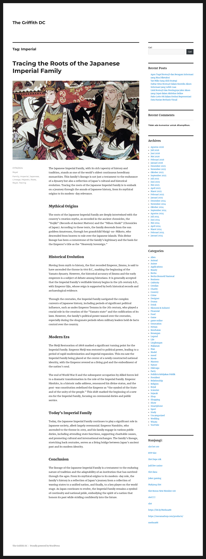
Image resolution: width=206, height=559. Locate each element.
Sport (153, 409)
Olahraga (155, 368)
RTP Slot (152, 453)
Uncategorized (158, 415)
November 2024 (158, 204)
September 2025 (158, 175)
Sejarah (154, 393)
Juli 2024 (155, 216)
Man (153, 349)
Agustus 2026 (157, 147)
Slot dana (152, 472)
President (155, 377)
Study (153, 412)
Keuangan (155, 333)
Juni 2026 (155, 153)
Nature (154, 365)
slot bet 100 (153, 446)
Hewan (154, 327)
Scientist (155, 390)
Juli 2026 (155, 150)
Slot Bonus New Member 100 (162, 491)
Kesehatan (156, 330)
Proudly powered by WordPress (45, 546)
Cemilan (154, 286)
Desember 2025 (158, 166)
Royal (15, 172)
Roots (33, 179)
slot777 (151, 497)
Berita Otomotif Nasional (162, 276)
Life (152, 339)
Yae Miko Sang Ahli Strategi (164, 81)
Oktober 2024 (157, 207)
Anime (154, 263)
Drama (154, 301)
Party (153, 371)
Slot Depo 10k (154, 459)
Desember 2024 (158, 201)
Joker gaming (154, 478)
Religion (155, 384)
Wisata (154, 422)
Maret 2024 (156, 229)
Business (155, 279)
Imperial (24, 176)
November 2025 (158, 169)
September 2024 (158, 210)
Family (16, 176)
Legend (154, 336)
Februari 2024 (157, 232)
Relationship (157, 380)
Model (154, 352)
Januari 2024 (157, 235)
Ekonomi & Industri (160, 308)
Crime (153, 295)
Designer (155, 298)
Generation (156, 324)
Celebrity (155, 282)
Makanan (155, 346)
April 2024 (156, 226)
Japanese (34, 176)
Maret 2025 (156, 191)
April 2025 (156, 188)
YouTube (155, 425)
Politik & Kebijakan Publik (163, 374)
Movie (154, 358)
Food (153, 314)
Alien (153, 257)
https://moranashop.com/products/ (165, 516)
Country (154, 292)
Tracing (22, 183)
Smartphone (157, 406)
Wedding (155, 418)
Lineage (17, 179)
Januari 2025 (157, 197)
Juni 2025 (155, 182)
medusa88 (153, 522)
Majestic (26, 179)
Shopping (155, 399)
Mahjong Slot (154, 484)
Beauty (154, 270)
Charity (154, 289)
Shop (153, 396)
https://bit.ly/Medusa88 (159, 510)
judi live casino (155, 465)
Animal (154, 260)
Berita (153, 273)
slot (150, 503)
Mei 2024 (155, 223)
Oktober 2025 (157, 172)
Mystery (154, 361)
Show (153, 403)
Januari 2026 (157, 163)
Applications (157, 267)
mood (153, 355)
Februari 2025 (157, 194)
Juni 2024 (155, 220)
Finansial (155, 311)
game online (157, 320)
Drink (153, 305)
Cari (150, 47)
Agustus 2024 (157, 213)
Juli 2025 (155, 178)
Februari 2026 (157, 159)
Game (153, 317)
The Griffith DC (29, 22)
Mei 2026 (155, 156)
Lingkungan (156, 342)
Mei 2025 (155, 185)
